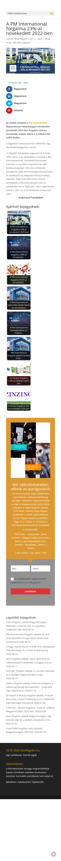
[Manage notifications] (53, 854)
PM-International (21, 42)
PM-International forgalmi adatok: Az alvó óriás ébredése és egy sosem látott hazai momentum (27, 638)
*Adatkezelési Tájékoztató (22, 598)
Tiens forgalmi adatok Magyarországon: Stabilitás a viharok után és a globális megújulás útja (26, 626)
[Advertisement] (30, 829)
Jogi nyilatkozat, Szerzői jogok (21, 755)
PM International (38, 122)
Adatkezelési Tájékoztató (30, 781)
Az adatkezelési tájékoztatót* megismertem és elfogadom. (28, 580)
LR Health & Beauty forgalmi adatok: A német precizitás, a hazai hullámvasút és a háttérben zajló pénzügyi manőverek (30, 699)
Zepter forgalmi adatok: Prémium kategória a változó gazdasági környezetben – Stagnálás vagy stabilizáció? (29, 687)
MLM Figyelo (20, 38)
